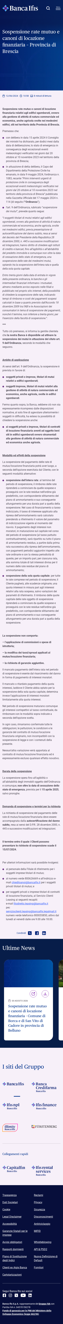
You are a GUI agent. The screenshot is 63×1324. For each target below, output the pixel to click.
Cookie (6, 1209)
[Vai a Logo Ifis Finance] (46, 1108)
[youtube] (23, 1295)
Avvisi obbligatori (12, 1242)
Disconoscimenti (43, 1216)
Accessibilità (9, 1223)
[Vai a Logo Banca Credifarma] (46, 1087)
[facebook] (4, 1295)
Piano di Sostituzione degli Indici (14, 1258)
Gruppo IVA (44, 1303)
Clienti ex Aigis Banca (14, 1267)
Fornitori (38, 1267)
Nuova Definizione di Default (46, 1258)
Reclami (38, 1195)
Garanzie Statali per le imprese (14, 1232)
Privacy (38, 1202)
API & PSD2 (40, 1249)
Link (33, 993)
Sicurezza (39, 1209)
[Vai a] (17, 1108)
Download (45, 993)
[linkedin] (30, 1295)
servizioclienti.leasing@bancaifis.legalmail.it (31, 911)
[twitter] (16, 1295)
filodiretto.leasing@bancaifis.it (31, 903)
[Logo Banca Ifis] (20, 8)
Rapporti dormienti (13, 1249)
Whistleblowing (42, 1242)
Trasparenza (9, 1195)
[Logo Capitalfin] (17, 1170)
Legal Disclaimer (11, 1216)
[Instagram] (10, 1295)
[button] (48, 8)
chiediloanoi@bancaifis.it (26, 882)
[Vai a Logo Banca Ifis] (17, 1087)
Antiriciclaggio (42, 1223)
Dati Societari (10, 1202)
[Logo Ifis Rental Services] (46, 1170)
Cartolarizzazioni (12, 1274)
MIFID (37, 1231)
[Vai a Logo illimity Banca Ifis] (17, 1128)
